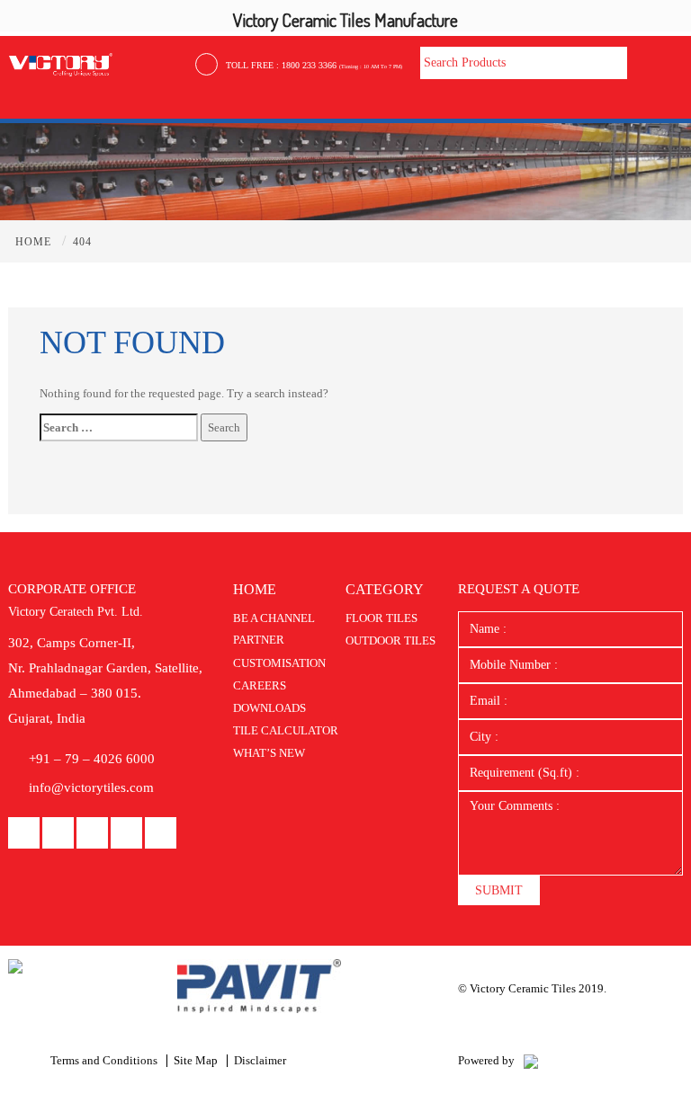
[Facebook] (24, 833)
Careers (259, 685)
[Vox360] (530, 1060)
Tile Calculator (285, 730)
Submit (499, 890)
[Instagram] (126, 833)
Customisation (279, 663)
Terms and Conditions (103, 1060)
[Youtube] (92, 833)
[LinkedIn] (58, 833)
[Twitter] (160, 833)
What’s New (269, 753)
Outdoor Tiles (390, 640)
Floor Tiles (381, 618)
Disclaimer (260, 1060)
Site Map (196, 1060)
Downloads (269, 708)
